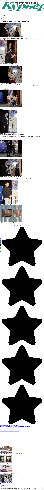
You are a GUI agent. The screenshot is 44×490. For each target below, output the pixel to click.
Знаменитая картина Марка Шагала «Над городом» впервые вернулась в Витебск (9, 472)
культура (6, 225)
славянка (13, 225)
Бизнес (3, 17)
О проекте (2, 18)
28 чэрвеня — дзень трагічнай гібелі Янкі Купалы (6, 482)
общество (8, 225)
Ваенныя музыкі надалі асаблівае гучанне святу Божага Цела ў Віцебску (9, 425)
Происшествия (4, 13)
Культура (22, 36)
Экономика (4, 14)
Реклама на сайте (3, 485)
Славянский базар (16, 39)
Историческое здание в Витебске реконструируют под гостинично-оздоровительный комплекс (11, 453)
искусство (1, 225)
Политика (4, 15)
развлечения (10, 225)
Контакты (2, 19)
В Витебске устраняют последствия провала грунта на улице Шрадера (9, 427)
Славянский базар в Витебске (17, 225)
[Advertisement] (20, 438)
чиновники (22, 225)
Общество (4, 16)
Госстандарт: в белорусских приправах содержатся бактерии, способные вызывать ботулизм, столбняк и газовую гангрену (15, 426)
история (3, 225)
